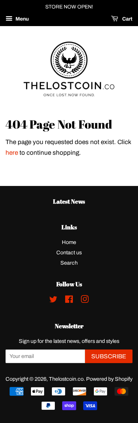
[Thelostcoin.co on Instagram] (85, 301)
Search (69, 263)
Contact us (69, 252)
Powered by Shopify (109, 379)
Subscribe (108, 356)
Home (69, 242)
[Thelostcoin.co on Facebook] (69, 301)
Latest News (69, 201)
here (12, 152)
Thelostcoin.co (66, 379)
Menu (21, 19)
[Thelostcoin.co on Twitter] (53, 301)
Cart (126, 19)
